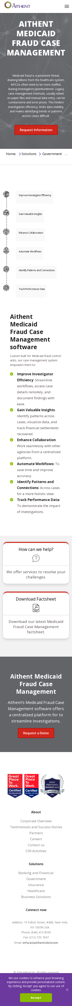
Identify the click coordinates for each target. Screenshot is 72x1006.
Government (52, 153)
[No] (67, 990)
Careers (36, 839)
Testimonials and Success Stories (36, 827)
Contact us (36, 845)
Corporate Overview (36, 821)
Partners (36, 833)
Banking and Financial (36, 873)
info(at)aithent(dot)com (40, 943)
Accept (36, 997)
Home (11, 153)
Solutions (29, 153)
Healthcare (36, 890)
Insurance (36, 884)
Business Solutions (36, 896)
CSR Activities (36, 851)
